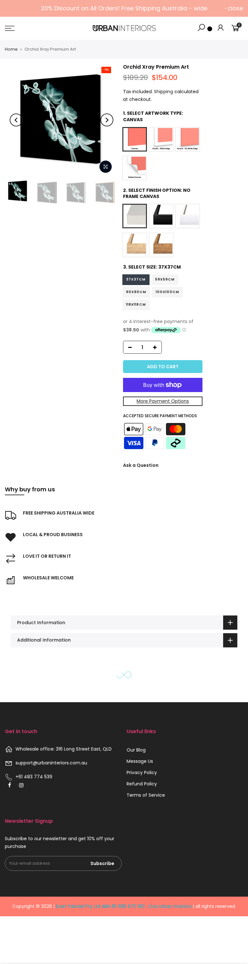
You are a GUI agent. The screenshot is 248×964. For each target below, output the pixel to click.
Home (11, 49)
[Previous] (16, 119)
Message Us (140, 761)
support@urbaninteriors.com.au (51, 763)
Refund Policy (142, 784)
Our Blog (136, 750)
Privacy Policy (142, 772)
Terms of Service (146, 795)
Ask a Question (141, 465)
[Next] (106, 119)
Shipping (163, 91)
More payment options (163, 401)
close (235, 8)
